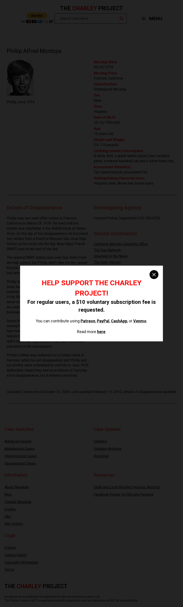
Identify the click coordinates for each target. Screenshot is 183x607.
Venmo (139, 321)
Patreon (88, 321)
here (101, 331)
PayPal (103, 321)
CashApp (119, 321)
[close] (154, 274)
